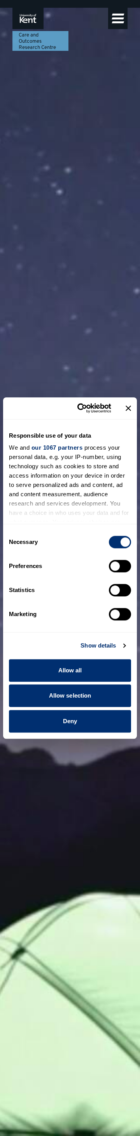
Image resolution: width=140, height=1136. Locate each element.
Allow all (70, 670)
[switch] (120, 566)
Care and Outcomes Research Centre (37, 41)
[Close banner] (128, 408)
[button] (118, 18)
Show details (98, 645)
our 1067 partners (57, 447)
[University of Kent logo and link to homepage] (28, 18)
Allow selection (70, 695)
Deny (70, 721)
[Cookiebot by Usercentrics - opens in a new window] (82, 408)
